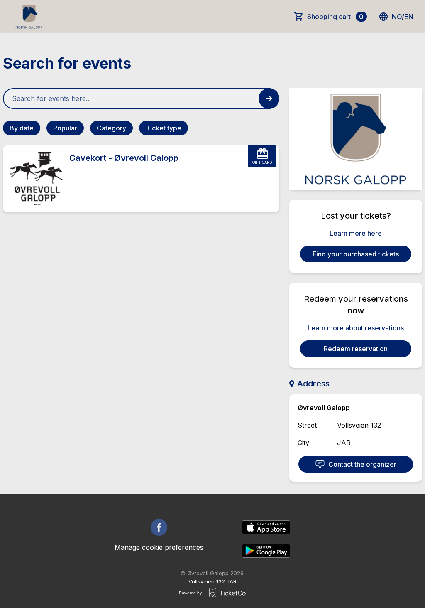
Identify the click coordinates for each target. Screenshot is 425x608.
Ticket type (163, 128)
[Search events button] (269, 98)
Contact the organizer (362, 464)
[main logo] (29, 16)
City (303, 442)
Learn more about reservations (356, 328)
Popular (65, 128)
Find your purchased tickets (356, 254)
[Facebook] (159, 527)
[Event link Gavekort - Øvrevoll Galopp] (33, 178)
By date (22, 128)
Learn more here (356, 233)
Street (307, 425)
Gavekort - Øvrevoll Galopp (123, 158)
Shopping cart (335, 16)
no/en (402, 16)
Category (111, 128)
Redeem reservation (356, 349)
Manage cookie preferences (159, 547)
